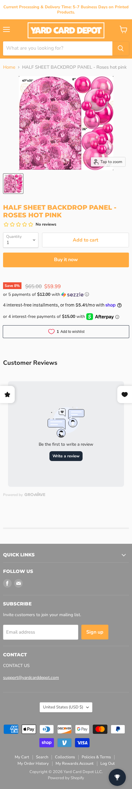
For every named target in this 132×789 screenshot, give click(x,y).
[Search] (120, 48)
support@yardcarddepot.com (31, 677)
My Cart (22, 757)
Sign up (94, 632)
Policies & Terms (96, 757)
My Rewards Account (75, 763)
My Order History (33, 763)
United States (63, 707)
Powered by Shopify (66, 778)
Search (42, 757)
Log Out (107, 763)
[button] (66, 294)
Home (9, 67)
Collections (65, 757)
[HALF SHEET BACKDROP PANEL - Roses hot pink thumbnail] (13, 183)
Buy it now (66, 259)
